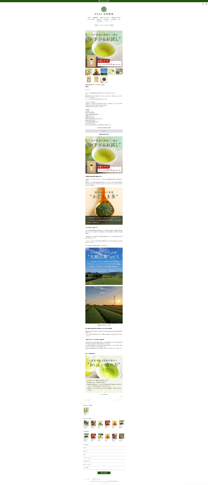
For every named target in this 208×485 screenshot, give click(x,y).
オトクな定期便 (86, 467)
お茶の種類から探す (86, 461)
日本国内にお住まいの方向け (104, 134)
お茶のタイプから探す (87, 464)
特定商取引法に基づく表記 (96, 479)
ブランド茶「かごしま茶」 (87, 457)
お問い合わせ (99, 19)
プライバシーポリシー (87, 479)
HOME (89, 17)
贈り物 (84, 454)
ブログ (119, 19)
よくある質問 (113, 19)
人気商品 (84, 447)
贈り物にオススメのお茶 (116, 17)
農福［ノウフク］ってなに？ (105, 17)
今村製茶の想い (95, 17)
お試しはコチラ (85, 451)
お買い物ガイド (106, 19)
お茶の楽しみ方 (100, 21)
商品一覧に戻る (104, 472)
